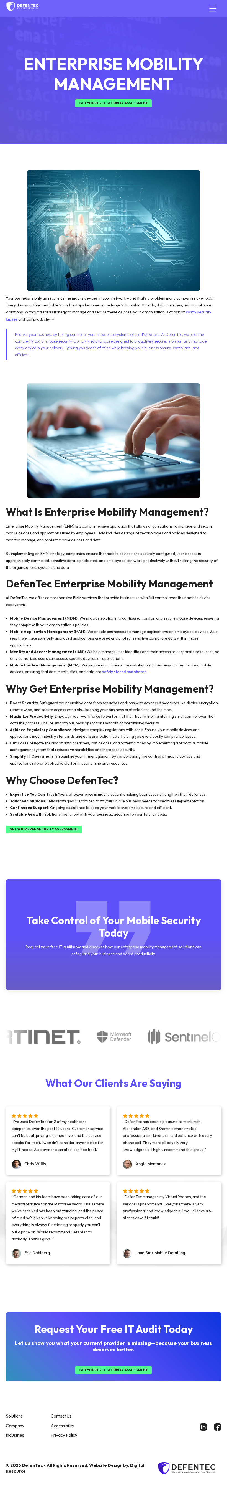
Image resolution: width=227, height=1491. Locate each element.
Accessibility (62, 1425)
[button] (212, 8)
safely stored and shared (124, 671)
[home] (22, 8)
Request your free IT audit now (53, 946)
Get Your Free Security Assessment (113, 103)
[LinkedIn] (203, 1427)
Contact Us (61, 1416)
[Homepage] (188, 1468)
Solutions (14, 1416)
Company (15, 1425)
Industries (15, 1435)
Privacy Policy (64, 1435)
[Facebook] (217, 1427)
